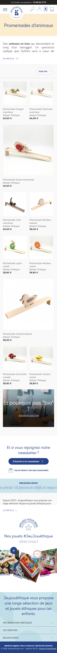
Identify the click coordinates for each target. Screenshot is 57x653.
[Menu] (4, 9)
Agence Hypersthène (47, 648)
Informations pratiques (17, 622)
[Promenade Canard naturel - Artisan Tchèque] (28, 304)
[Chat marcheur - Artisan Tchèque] (15, 204)
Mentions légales (12, 646)
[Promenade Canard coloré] (41, 358)
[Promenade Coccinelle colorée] (15, 358)
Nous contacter (27, 646)
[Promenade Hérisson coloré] (41, 248)
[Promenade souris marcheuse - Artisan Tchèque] (28, 150)
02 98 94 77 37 (39, 2)
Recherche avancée (44, 646)
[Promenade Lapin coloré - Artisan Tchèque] (15, 248)
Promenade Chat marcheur (12, 221)
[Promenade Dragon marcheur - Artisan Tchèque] (15, 93)
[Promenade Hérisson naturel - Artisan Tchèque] (41, 204)
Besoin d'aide (10, 637)
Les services (10, 630)
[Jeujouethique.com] (16, 18)
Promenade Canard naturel (17, 333)
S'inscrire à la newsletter (26, 461)
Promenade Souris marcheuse (18, 179)
